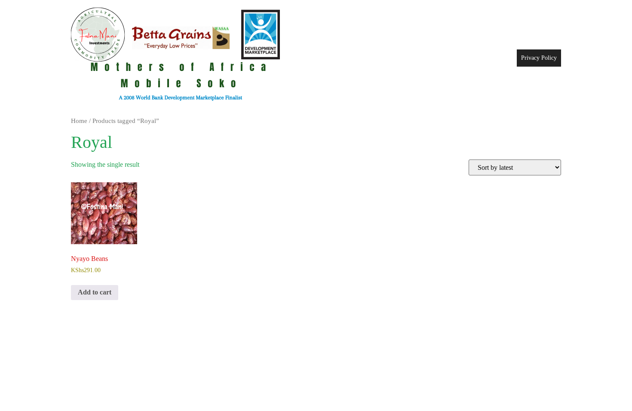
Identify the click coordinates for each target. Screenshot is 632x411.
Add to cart (94, 292)
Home (79, 120)
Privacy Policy (539, 58)
